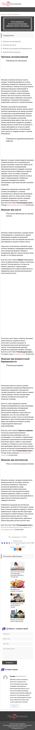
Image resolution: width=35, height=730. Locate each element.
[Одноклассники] (17, 549)
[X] (20, 549)
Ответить (15, 706)
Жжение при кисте (8, 45)
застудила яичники (19, 354)
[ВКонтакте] (15, 549)
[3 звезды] (7, 543)
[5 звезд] (12, 543)
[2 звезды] (5, 543)
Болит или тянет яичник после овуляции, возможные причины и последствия (17, 574)
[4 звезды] (9, 543)
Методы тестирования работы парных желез (17, 620)
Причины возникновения (11, 41)
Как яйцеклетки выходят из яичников (17, 590)
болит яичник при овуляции (16, 205)
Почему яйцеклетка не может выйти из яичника (17, 605)
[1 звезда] (2, 543)
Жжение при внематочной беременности (16, 48)
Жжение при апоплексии (10, 52)
